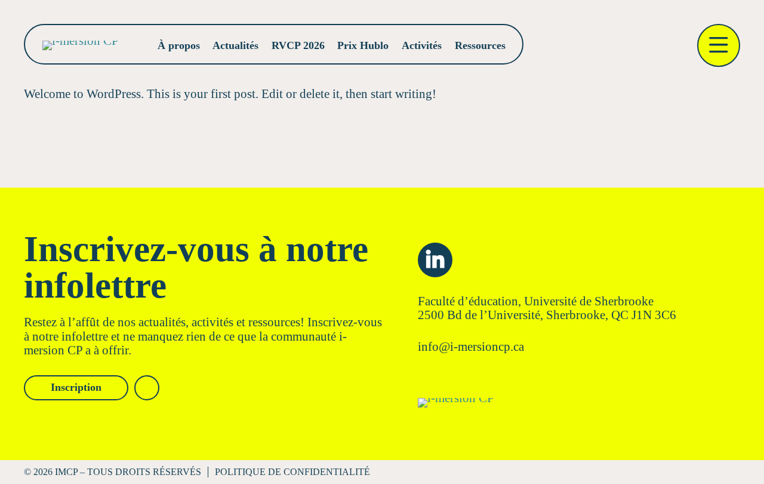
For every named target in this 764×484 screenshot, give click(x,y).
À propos (179, 45)
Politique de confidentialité (292, 472)
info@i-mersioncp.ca (471, 346)
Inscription (76, 387)
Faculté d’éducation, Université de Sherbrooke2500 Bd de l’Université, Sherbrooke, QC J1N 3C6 (547, 308)
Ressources (480, 45)
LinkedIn (435, 260)
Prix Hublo (363, 45)
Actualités (235, 45)
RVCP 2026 (298, 45)
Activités (422, 45)
